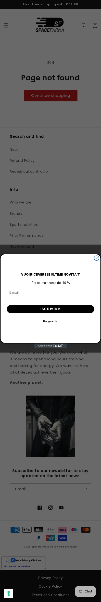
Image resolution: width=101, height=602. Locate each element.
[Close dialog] (96, 258)
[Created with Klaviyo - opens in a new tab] (50, 346)
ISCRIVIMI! (50, 309)
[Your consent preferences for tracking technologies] (8, 593)
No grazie (50, 321)
